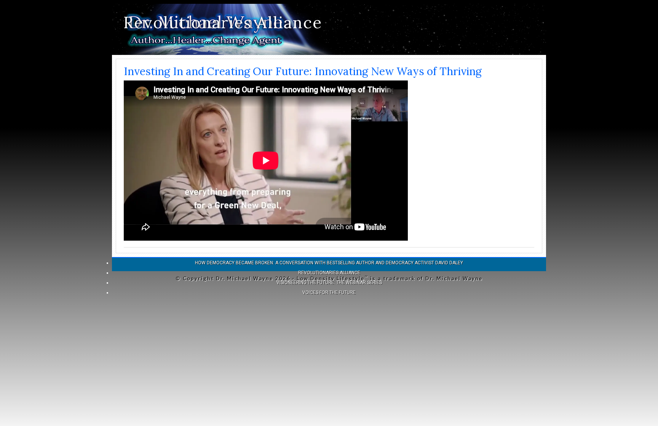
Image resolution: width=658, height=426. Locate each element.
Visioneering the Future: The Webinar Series (329, 282)
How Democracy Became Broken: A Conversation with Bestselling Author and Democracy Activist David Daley (329, 262)
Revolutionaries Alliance (222, 22)
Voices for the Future (329, 292)
